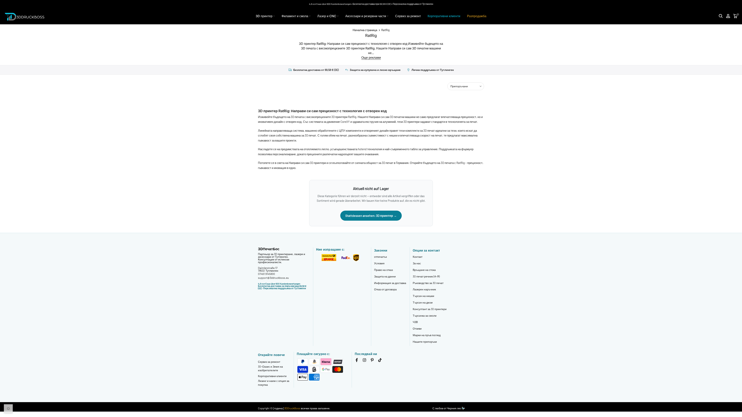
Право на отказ (383, 269)
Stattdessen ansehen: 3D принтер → (371, 215)
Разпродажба (476, 16)
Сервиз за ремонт (408, 16)
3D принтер (264, 16)
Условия (379, 263)
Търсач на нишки (423, 295)
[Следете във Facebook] (357, 361)
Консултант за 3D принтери (430, 309)
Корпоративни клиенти (444, 16)
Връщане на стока (424, 269)
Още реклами (371, 57)
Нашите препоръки (425, 341)
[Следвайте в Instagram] (364, 361)
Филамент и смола (295, 16)
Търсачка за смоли (425, 315)
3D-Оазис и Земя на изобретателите (270, 368)
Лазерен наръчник (424, 289)
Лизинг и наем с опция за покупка (273, 382)
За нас (417, 263)
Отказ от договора (385, 289)
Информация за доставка (390, 283)
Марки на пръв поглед (427, 335)
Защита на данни (385, 276)
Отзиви (417, 328)
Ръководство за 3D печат (428, 283)
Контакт (417, 256)
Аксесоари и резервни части (365, 16)
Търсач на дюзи (423, 302)
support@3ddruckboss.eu (273, 277)
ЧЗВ (415, 322)
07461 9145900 (266, 273)
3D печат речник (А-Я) (426, 276)
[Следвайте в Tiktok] (380, 361)
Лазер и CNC (326, 16)
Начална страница (365, 30)
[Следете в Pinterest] (372, 361)
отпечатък (380, 256)
